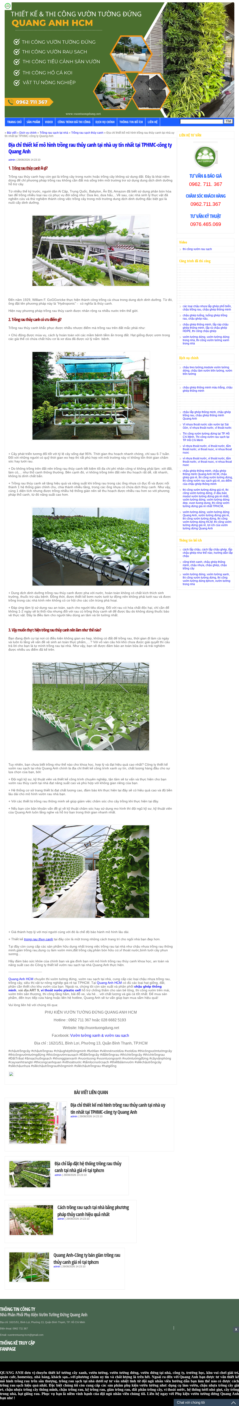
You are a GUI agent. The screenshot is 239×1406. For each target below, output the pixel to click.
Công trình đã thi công (74, 122)
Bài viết (11, 132)
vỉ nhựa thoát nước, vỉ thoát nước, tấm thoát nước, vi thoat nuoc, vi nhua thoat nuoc (207, 449)
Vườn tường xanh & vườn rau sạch (100, 1035)
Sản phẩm (33, 122)
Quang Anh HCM (20, 979)
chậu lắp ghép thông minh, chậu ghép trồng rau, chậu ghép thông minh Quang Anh (207, 415)
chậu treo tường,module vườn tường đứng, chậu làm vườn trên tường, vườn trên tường (207, 371)
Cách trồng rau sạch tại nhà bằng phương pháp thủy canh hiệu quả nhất (93, 1211)
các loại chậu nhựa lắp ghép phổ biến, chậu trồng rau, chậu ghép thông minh (207, 308)
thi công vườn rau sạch (197, 249)
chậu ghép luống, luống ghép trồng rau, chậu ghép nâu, (205, 317)
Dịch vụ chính (105, 122)
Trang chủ (14, 122)
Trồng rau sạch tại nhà (54, 132)
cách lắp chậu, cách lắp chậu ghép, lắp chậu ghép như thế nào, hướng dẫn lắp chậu (208, 553)
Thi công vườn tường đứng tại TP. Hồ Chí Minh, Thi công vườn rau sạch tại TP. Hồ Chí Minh (206, 437)
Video (49, 122)
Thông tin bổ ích (131, 122)
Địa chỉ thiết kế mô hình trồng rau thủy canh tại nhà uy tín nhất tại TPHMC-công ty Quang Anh (90, 148)
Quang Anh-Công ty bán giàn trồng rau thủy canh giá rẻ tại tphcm (86, 1258)
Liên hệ (153, 122)
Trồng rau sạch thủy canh (87, 132)
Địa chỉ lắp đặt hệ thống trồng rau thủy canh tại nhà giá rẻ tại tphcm (88, 1167)
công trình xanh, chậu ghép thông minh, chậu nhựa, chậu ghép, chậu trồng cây (205, 565)
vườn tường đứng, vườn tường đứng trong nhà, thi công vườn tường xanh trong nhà (206, 340)
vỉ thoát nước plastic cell (61, 990)
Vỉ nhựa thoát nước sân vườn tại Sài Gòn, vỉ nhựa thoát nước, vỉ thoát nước (207, 426)
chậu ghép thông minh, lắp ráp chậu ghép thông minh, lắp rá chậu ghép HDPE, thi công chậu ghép (205, 328)
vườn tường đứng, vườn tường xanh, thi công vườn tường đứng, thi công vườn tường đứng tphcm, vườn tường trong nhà (206, 579)
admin (11, 159)
